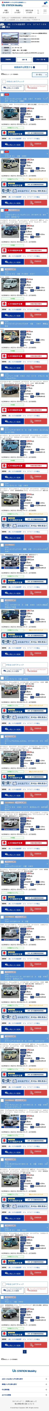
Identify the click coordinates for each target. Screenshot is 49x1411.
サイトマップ (16, 1401)
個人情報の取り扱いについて (24, 1404)
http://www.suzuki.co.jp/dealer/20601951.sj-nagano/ (28, 53)
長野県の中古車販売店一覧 (29, 17)
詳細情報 (8, 59)
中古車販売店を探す (16, 17)
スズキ (26, 99)
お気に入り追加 (14, 145)
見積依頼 (37, 144)
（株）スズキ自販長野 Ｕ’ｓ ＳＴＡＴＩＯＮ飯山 (17, 19)
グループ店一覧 (40, 59)
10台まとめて (15, 81)
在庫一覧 (24, 59)
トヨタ (26, 376)
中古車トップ (5, 17)
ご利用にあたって (31, 1401)
